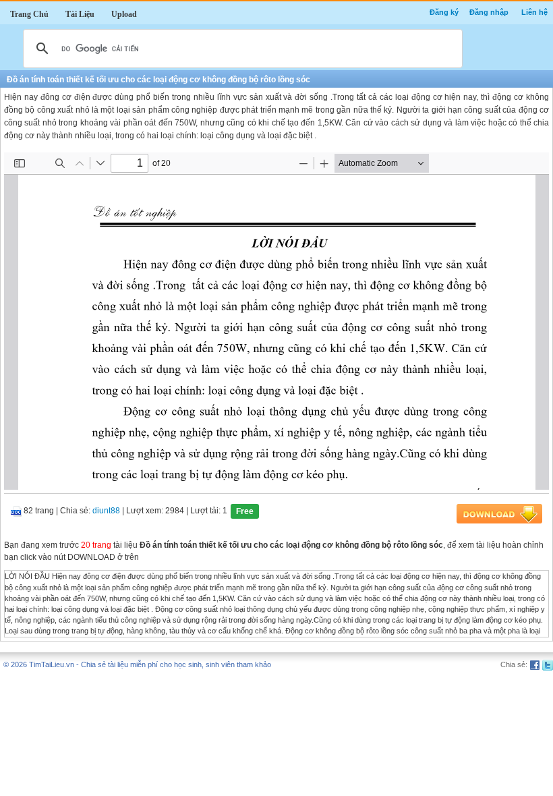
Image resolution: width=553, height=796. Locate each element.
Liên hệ (534, 12)
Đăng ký (444, 12)
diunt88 (106, 511)
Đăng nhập (488, 12)
